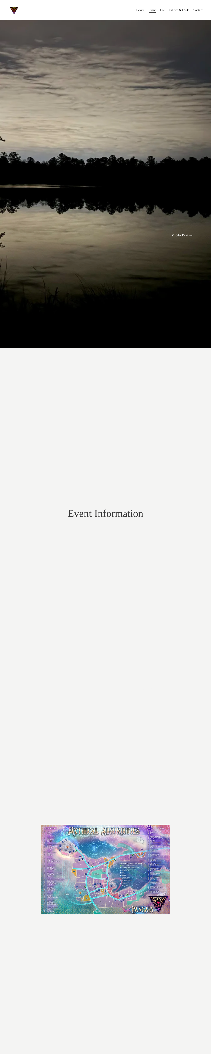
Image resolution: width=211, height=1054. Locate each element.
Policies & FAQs (179, 10)
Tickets (140, 10)
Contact (198, 10)
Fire (162, 10)
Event (152, 10)
